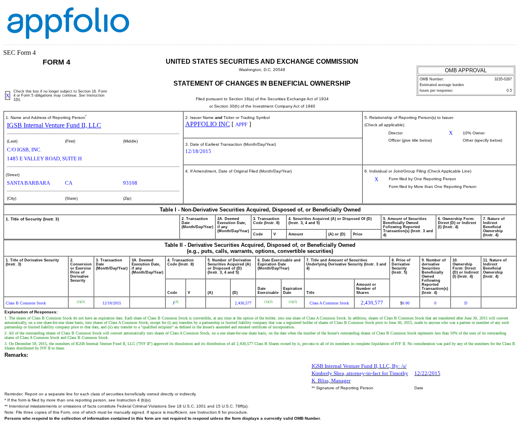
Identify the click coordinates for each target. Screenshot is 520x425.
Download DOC (487, 14)
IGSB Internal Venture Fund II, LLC (54, 125)
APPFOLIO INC (207, 124)
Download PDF (497, 14)
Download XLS (508, 14)
